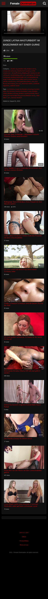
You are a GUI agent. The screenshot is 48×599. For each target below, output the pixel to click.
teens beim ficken (27, 83)
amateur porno (31, 69)
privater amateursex (9, 81)
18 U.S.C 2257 (24, 532)
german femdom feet (13, 95)
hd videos (37, 75)
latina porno (23, 79)
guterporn (30, 75)
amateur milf (22, 69)
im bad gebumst (33, 77)
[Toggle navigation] (3, 3)
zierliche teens (14, 86)
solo (33, 81)
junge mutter (7, 79)
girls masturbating (13, 75)
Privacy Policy (24, 541)
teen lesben (11, 83)
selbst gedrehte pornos (23, 81)
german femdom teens (28, 95)
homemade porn (21, 77)
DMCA (24, 537)
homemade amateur (9, 77)
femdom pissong (13, 93)
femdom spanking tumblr (26, 93)
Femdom (18, 73)
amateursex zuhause (9, 71)
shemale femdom (16, 97)
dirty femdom (11, 91)
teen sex (18, 83)
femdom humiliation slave (23, 91)
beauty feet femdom (21, 89)
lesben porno (32, 79)
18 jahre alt (13, 69)
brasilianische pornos (24, 71)
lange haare (15, 79)
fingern (24, 73)
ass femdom (10, 89)
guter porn (22, 75)
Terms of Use (24, 545)
